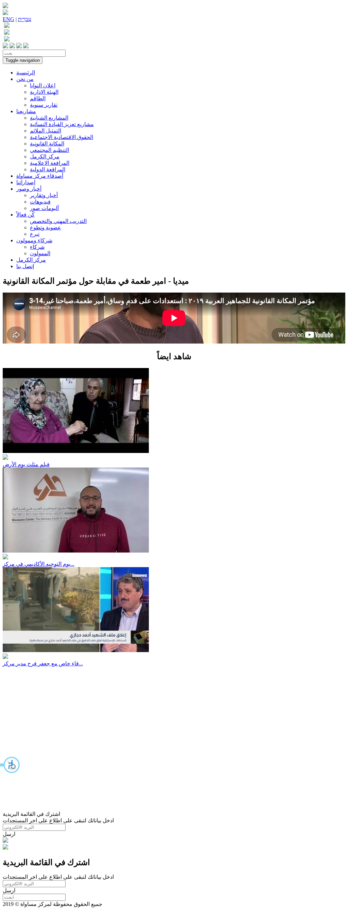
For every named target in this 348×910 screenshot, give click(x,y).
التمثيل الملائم (45, 131)
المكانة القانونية (47, 143)
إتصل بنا (25, 266)
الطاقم (38, 98)
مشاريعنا (26, 111)
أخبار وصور (28, 189)
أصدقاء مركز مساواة (39, 176)
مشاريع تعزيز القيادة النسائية (62, 124)
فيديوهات (40, 202)
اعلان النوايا (42, 85)
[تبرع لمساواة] (5, 841)
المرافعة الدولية (47, 169)
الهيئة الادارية (44, 92)
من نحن (25, 79)
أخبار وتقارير (44, 195)
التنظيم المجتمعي (49, 150)
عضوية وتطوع (45, 227)
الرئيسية (25, 72)
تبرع (34, 234)
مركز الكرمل (44, 156)
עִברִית (24, 19)
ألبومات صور (44, 208)
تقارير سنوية (43, 105)
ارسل (9, 834)
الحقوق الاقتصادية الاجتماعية (61, 137)
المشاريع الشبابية (49, 118)
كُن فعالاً (25, 214)
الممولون (40, 253)
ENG (8, 19)
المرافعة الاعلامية (49, 163)
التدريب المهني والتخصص (58, 221)
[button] (10, 764)
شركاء (37, 247)
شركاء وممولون (34, 240)
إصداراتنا (25, 182)
